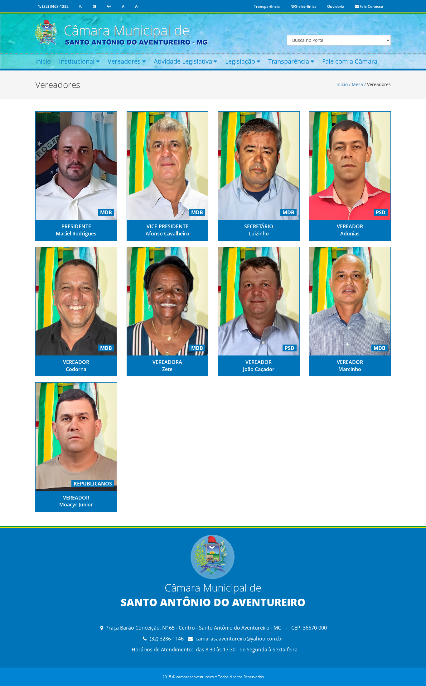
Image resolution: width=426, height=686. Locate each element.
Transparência (267, 6)
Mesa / (359, 84)
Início (43, 61)
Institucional (77, 61)
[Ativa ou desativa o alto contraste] (94, 6)
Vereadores (125, 61)
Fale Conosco (371, 6)
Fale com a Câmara (349, 61)
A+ (109, 6)
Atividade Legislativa (184, 61)
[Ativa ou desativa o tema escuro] (80, 6)
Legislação (241, 61)
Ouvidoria (335, 6)
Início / (344, 84)
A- (137, 6)
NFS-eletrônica (303, 6)
